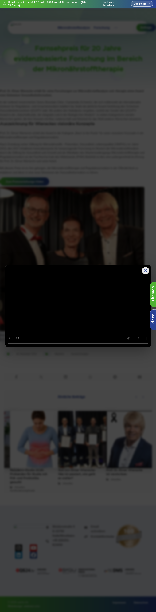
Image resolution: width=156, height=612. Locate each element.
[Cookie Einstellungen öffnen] (8, 607)
